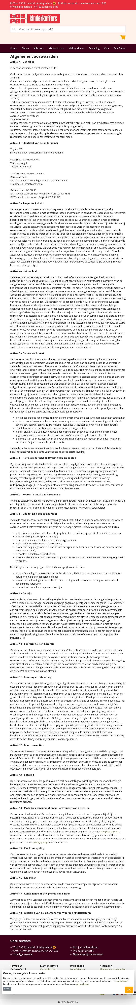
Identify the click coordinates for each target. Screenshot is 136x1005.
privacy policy (40, 842)
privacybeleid (82, 984)
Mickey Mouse (76, 48)
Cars (106, 48)
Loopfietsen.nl (77, 969)
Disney (25, 48)
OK (129, 989)
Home (13, 48)
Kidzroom (39, 48)
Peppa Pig (94, 48)
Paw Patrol (119, 48)
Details (6, 989)
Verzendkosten (48, 969)
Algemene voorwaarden (113, 969)
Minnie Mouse (56, 48)
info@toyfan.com (110, 831)
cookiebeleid (122, 981)
